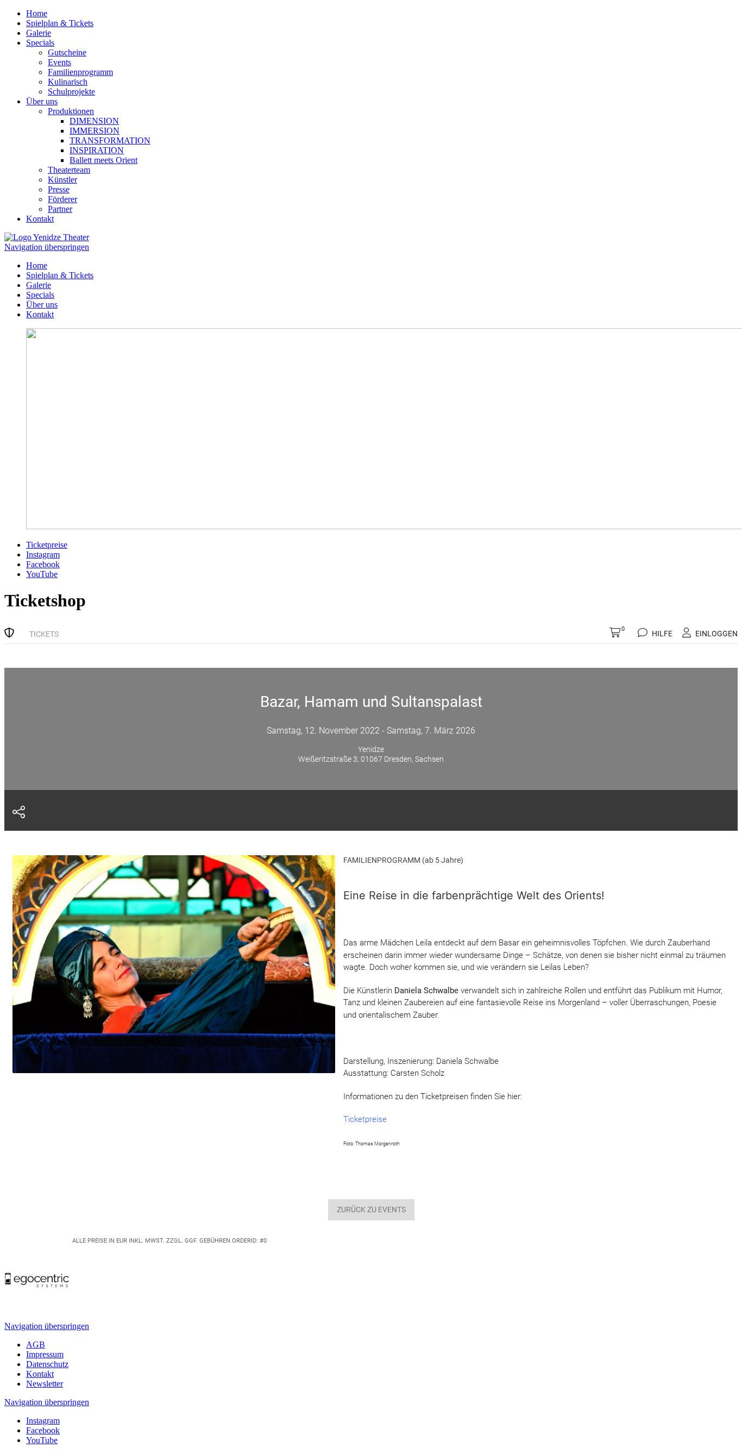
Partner (60, 209)
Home (36, 13)
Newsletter (44, 1383)
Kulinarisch (67, 81)
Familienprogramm (80, 72)
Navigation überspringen (46, 247)
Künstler (62, 179)
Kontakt (40, 218)
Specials (40, 42)
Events (59, 62)
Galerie (38, 32)
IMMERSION (95, 130)
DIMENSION (94, 121)
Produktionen (71, 111)
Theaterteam (69, 169)
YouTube (42, 574)
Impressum (45, 1354)
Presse (59, 189)
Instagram (43, 554)
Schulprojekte (71, 91)
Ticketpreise (46, 544)
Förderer (62, 199)
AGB (35, 1344)
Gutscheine (67, 52)
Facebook (43, 564)
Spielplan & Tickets (59, 23)
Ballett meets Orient (103, 160)
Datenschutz (47, 1364)
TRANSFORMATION (110, 140)
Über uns (42, 101)
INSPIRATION (97, 150)
